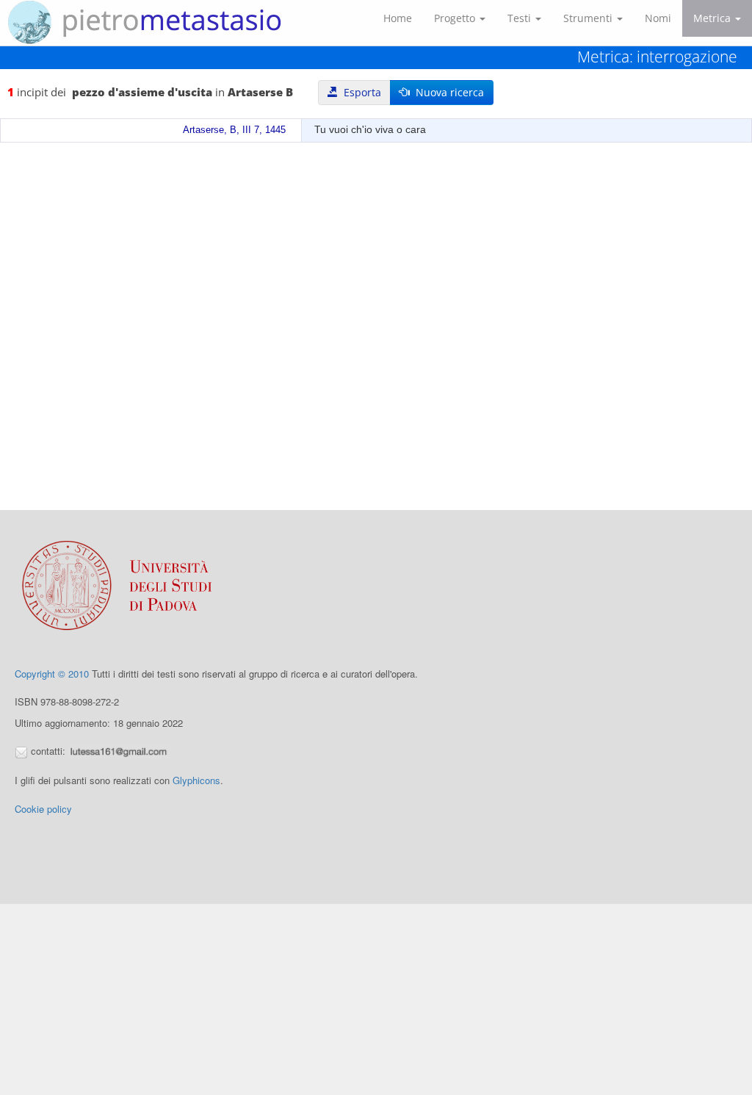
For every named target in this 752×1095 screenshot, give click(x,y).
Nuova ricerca (447, 92)
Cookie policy (43, 809)
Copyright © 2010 (52, 674)
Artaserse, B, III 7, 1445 (234, 130)
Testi (520, 18)
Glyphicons (196, 780)
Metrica (713, 18)
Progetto (456, 18)
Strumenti (589, 18)
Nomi (658, 18)
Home (397, 18)
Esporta (359, 92)
